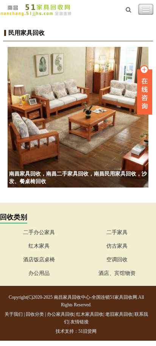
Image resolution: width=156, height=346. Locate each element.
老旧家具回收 (119, 314)
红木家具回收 (89, 314)
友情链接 (79, 321)
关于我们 (14, 314)
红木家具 (39, 246)
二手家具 (117, 232)
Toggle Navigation (145, 9)
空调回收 (117, 259)
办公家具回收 (60, 314)
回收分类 (35, 314)
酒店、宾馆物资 (117, 273)
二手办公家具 (39, 232)
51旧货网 (87, 331)
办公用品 (39, 273)
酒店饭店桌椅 (39, 259)
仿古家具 (117, 246)
